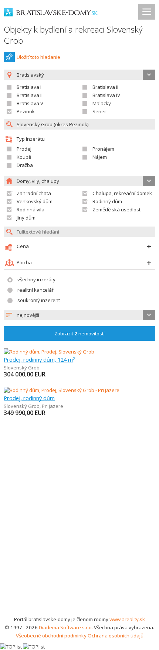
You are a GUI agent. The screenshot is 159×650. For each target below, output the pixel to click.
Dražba (25, 165)
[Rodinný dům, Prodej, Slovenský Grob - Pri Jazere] (61, 390)
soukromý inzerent (38, 300)
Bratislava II (105, 87)
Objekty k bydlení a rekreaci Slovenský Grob (73, 35)
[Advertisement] (79, 532)
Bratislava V (30, 103)
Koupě (24, 157)
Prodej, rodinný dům (29, 398)
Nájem (99, 157)
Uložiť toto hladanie (38, 57)
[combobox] (79, 315)
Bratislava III (30, 95)
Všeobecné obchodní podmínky (51, 635)
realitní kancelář (35, 290)
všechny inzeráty (36, 279)
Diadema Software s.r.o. (66, 627)
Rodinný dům (107, 201)
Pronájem (103, 148)
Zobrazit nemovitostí (79, 333)
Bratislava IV (106, 95)
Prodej (24, 148)
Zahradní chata (34, 193)
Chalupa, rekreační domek (122, 193)
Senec (99, 111)
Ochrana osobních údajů (115, 635)
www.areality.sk (127, 619)
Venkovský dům (35, 201)
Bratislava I (29, 87)
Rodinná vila (30, 209)
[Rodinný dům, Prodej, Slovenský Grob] (49, 351)
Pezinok (26, 111)
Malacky (101, 103)
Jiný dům (26, 217)
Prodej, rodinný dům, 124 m (39, 359)
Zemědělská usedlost (116, 209)
